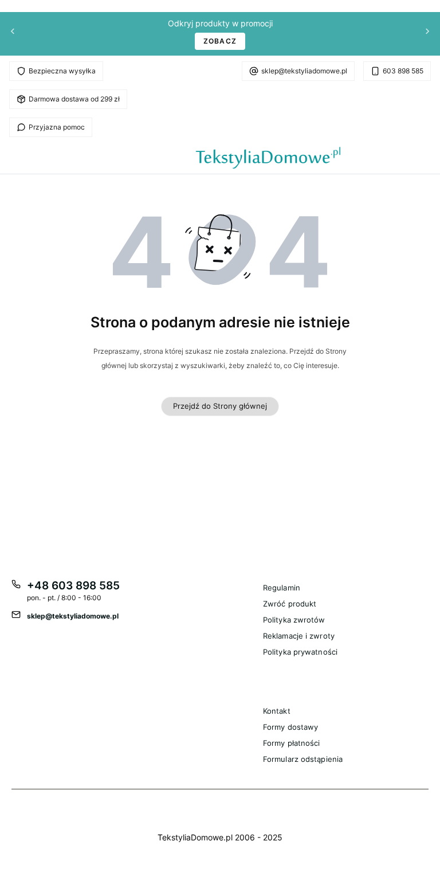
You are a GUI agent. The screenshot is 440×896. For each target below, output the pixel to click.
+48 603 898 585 (73, 585)
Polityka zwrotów (294, 619)
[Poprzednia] (12, 34)
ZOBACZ (220, 41)
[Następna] (427, 34)
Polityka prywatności (300, 651)
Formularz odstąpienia (303, 759)
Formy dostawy (290, 726)
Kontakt (276, 710)
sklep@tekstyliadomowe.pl (304, 70)
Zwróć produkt (289, 603)
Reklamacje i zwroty (299, 635)
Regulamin (281, 587)
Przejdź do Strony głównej (220, 405)
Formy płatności (291, 743)
